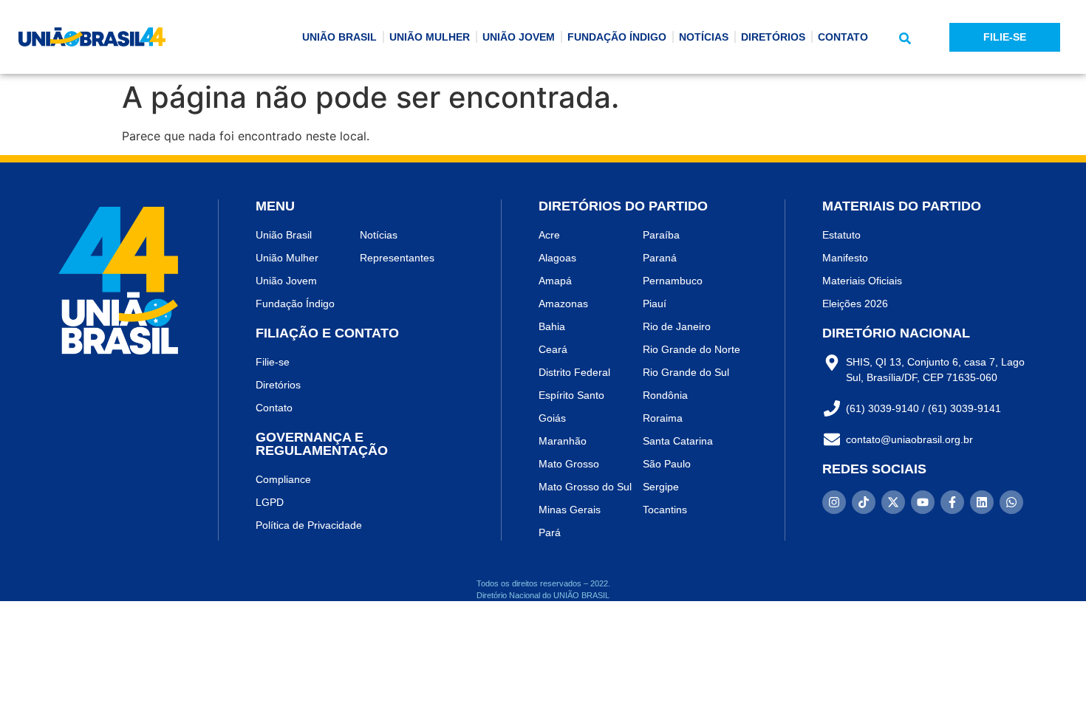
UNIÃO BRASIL (339, 37)
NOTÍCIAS (703, 37)
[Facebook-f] (952, 502)
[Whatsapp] (1011, 502)
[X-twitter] (893, 502)
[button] (905, 38)
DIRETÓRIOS (773, 37)
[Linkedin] (982, 502)
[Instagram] (834, 502)
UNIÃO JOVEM (518, 37)
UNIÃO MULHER (429, 37)
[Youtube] (923, 502)
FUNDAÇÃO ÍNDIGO (616, 37)
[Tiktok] (863, 502)
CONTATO (843, 37)
